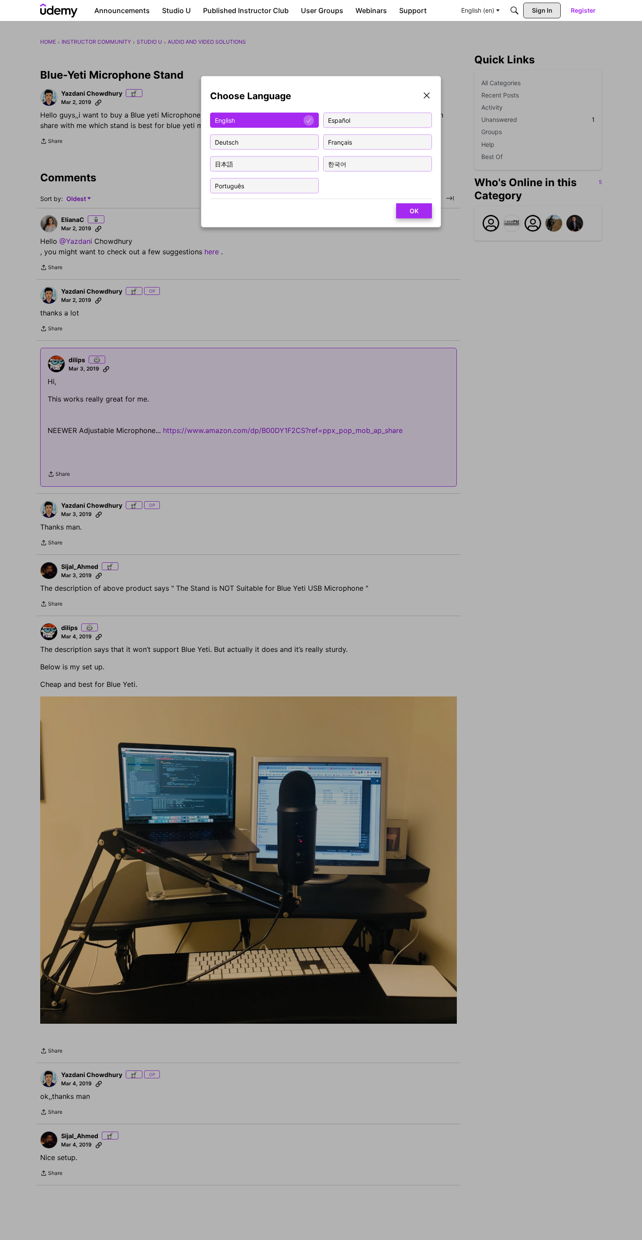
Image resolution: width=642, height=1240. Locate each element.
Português (229, 185)
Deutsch (226, 141)
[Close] (426, 96)
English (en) (477, 10)
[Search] (514, 10)
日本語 (224, 163)
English (225, 120)
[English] (59, 10)
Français (340, 141)
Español (339, 120)
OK (414, 211)
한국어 (337, 163)
